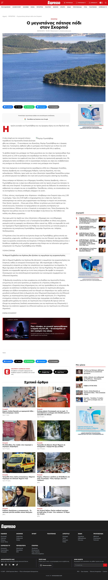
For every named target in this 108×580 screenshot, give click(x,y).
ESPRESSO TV (103, 7)
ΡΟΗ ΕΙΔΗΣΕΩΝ (5, 7)
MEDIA (33, 7)
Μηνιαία (80, 540)
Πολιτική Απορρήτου (95, 571)
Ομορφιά (65, 536)
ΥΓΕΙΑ (85, 7)
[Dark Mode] (101, 3)
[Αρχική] (8, 526)
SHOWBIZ (26, 7)
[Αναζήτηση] (105, 2)
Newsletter (19, 550)
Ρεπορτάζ (4, 536)
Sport (34, 534)
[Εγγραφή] (105, 565)
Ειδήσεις (4, 534)
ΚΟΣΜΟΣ (55, 7)
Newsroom (54, 31)
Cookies (105, 571)
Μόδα (64, 542)
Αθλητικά (96, 536)
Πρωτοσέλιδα (98, 534)
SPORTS (62, 7)
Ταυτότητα (35, 548)
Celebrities (19, 536)
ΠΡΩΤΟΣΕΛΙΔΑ (77, 7)
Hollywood (19, 538)
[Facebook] (2, 564)
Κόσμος (3, 540)
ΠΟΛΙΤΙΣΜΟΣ (93, 7)
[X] (9, 564)
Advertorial (19, 548)
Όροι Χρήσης (36, 552)
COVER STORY (16, 7)
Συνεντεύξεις (4, 550)
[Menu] (2, 2)
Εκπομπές (4, 548)
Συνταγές (65, 540)
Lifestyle (66, 534)
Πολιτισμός (51, 534)
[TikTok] (17, 564)
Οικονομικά (96, 538)
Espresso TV (5, 545)
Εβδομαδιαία (82, 538)
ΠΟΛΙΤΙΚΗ (48, 7)
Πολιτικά (96, 540)
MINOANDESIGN (57, 575)
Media (18, 540)
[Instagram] (6, 564)
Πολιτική (3, 538)
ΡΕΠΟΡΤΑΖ (40, 7)
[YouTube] (13, 564)
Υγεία (64, 538)
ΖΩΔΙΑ (69, 7)
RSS (17, 552)
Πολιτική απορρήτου (38, 553)
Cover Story (4, 542)
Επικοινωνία (35, 550)
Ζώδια (80, 534)
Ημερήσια (81, 536)
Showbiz (19, 534)
